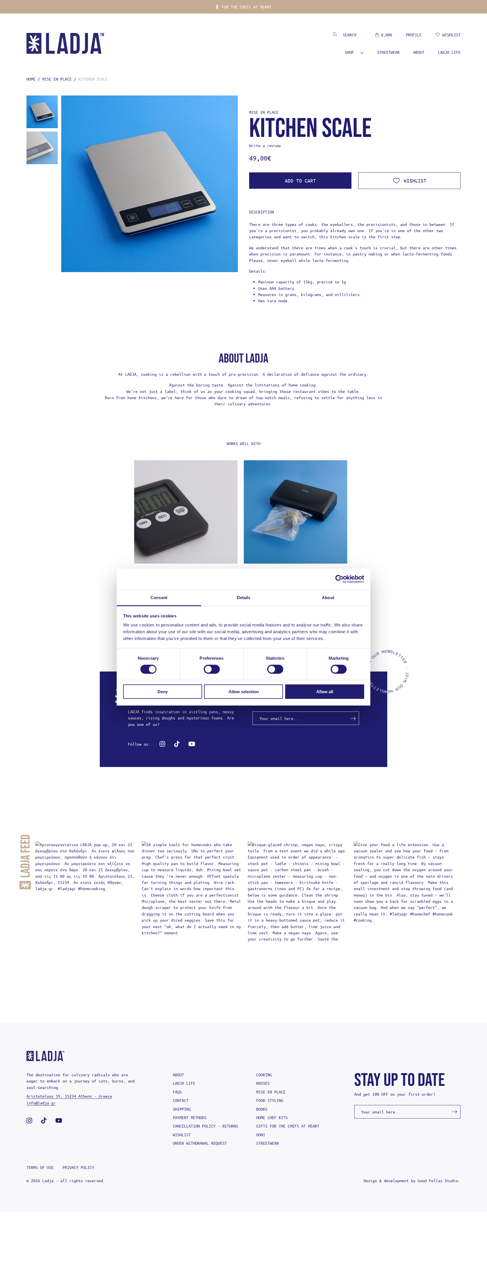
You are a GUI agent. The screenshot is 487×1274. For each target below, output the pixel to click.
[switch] (212, 669)
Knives (263, 1083)
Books (261, 1108)
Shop (349, 52)
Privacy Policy (78, 1167)
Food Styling (269, 1100)
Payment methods (190, 1117)
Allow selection (244, 691)
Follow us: (139, 743)
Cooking (264, 1074)
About (418, 52)
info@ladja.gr (41, 1102)
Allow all (324, 691)
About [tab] (328, 597)
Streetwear (388, 52)
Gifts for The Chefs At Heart (287, 1125)
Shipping (182, 1108)
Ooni (260, 1134)
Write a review (265, 145)
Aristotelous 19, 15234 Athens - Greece (69, 1096)
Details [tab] (244, 597)
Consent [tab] (158, 597)
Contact (181, 1100)
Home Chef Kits (272, 1117)
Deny (163, 691)
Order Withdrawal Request (200, 1143)
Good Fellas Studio (438, 1180)
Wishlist (182, 1134)
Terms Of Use (40, 1167)
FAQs (177, 1091)
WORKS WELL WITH (243, 443)
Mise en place (57, 78)
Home (31, 78)
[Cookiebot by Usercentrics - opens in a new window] (339, 579)
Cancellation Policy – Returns (205, 1125)
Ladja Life (184, 1083)
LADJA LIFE (449, 52)
